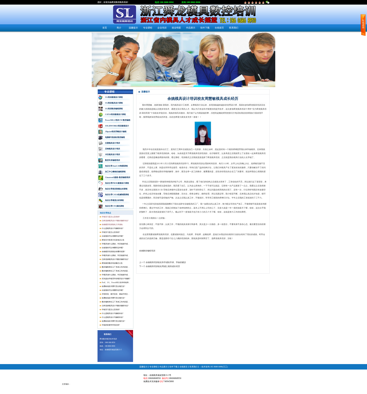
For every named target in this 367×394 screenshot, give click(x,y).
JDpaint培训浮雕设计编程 (115, 131)
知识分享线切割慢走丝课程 (116, 189)
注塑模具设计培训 (112, 143)
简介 (119, 27)
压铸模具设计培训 (112, 149)
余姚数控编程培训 (147, 251)
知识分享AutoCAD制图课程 (116, 166)
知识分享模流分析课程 (114, 200)
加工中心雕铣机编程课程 (115, 172)
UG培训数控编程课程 (114, 109)
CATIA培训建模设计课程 (115, 114)
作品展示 (190, 27)
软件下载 (205, 27)
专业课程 (147, 27)
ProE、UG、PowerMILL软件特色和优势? (116, 282)
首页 (104, 27)
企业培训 (162, 27)
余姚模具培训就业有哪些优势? (113, 252)
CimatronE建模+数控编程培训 (117, 177)
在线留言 (219, 27)
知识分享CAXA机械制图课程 (117, 194)
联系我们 (233, 27)
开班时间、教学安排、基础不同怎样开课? (116, 294)
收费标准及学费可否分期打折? (113, 286)
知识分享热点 (105, 213)
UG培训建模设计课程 (114, 97)
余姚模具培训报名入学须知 (112, 224)
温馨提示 (133, 27)
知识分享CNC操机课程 (114, 206)
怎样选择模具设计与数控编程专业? (115, 221)
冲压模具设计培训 (112, 154)
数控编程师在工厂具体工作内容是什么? (116, 267)
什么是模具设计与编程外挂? (112, 228)
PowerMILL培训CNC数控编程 (117, 120)
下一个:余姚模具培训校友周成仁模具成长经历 (159, 266)
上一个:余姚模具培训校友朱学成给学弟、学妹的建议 (162, 262)
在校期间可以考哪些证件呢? (112, 236)
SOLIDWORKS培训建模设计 (117, 126)
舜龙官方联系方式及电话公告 (113, 240)
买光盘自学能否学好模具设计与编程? (116, 279)
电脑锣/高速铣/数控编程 (115, 137)
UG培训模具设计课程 (114, 103)
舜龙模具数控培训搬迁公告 (112, 263)
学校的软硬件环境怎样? (111, 325)
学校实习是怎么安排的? (111, 217)
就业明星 (176, 27)
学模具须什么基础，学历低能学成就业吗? (116, 244)
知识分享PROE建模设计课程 (117, 183)
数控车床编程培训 (112, 160)
